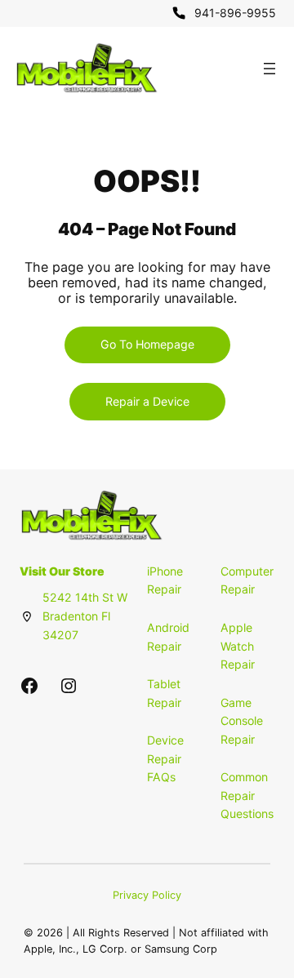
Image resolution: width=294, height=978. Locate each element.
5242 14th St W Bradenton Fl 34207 (84, 615)
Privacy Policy (147, 895)
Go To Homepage (147, 344)
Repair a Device (147, 401)
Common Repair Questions (247, 795)
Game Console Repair (241, 721)
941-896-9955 (235, 13)
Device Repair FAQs (165, 758)
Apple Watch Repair (237, 645)
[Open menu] (269, 68)
